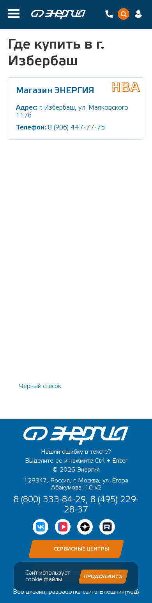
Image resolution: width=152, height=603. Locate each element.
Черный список (40, 386)
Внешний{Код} (119, 591)
